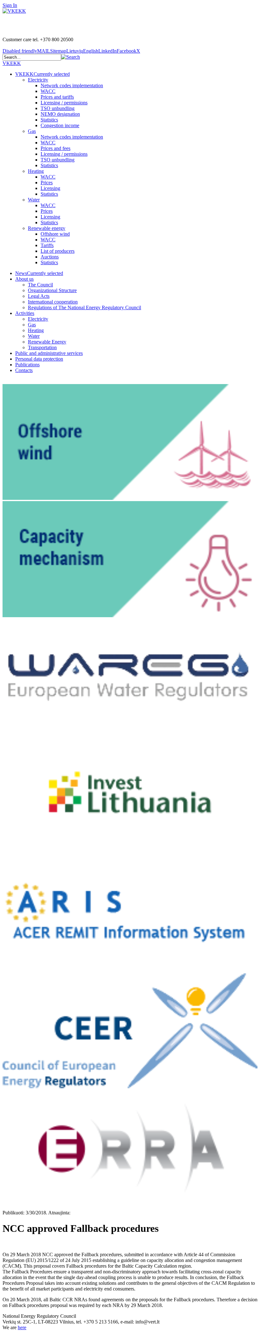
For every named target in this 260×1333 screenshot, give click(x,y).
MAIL (43, 51)
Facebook (126, 51)
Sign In (10, 5)
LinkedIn (107, 51)
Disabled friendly (20, 51)
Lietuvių (74, 51)
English (90, 51)
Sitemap (58, 51)
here (22, 1327)
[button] (70, 57)
